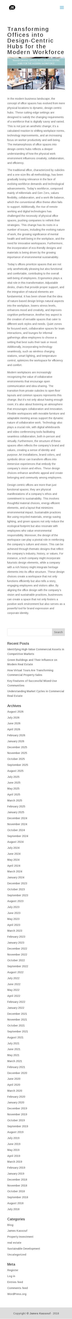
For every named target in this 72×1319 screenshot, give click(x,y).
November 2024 (17, 824)
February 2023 (16, 936)
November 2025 (17, 753)
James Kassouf (17, 1230)
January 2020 (15, 1102)
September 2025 (17, 764)
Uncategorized (16, 1254)
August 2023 (15, 901)
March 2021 (14, 1061)
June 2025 (13, 782)
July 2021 (13, 1043)
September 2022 (17, 966)
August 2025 (15, 770)
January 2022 (15, 1007)
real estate (14, 1242)
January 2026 (15, 741)
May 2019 (13, 1149)
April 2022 (13, 995)
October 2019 (16, 1120)
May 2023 (13, 918)
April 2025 (13, 794)
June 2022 (13, 984)
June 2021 (13, 1049)
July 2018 (13, 1209)
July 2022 (13, 978)
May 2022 (13, 989)
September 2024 (17, 836)
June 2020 (13, 1078)
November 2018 (17, 1185)
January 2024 (15, 877)
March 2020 (14, 1090)
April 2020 (13, 1084)
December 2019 (17, 1108)
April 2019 (13, 1155)
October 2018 (16, 1191)
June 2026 (13, 723)
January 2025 (15, 812)
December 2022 (17, 948)
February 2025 (16, 806)
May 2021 (13, 1055)
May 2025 (13, 788)
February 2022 (16, 1001)
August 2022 (15, 972)
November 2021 (17, 1019)
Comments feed (17, 1288)
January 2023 (15, 942)
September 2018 (17, 1197)
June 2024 (13, 853)
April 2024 (13, 865)
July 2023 (13, 907)
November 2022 (17, 954)
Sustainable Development (23, 1248)
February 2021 (16, 1067)
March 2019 (14, 1161)
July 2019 (13, 1138)
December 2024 (17, 818)
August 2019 (15, 1132)
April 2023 (13, 924)
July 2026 (13, 717)
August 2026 (15, 711)
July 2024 (13, 847)
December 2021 (17, 1013)
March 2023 (14, 930)
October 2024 (16, 830)
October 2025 (16, 758)
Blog (10, 1224)
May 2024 (13, 859)
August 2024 (15, 841)
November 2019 (17, 1114)
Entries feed (15, 1282)
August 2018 (15, 1203)
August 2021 (15, 1037)
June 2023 (13, 913)
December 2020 (17, 1073)
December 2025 (17, 747)
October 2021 (16, 1025)
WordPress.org (16, 1294)
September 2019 (17, 1126)
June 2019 (13, 1144)
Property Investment (20, 1236)
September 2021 (17, 1031)
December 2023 (17, 883)
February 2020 (16, 1096)
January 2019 (15, 1173)
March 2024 (14, 871)
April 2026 (13, 729)
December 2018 (17, 1179)
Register (12, 1270)
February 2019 (16, 1167)
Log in (11, 1276)
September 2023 (17, 895)
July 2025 (13, 776)
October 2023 (16, 889)
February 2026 (16, 735)
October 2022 (16, 960)
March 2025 (14, 800)
